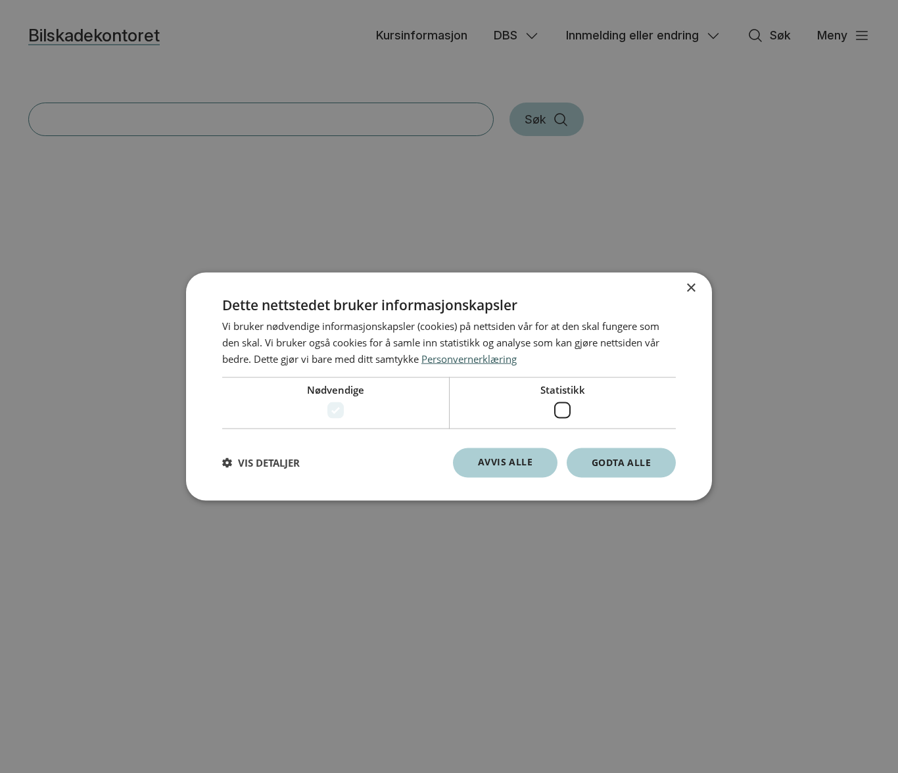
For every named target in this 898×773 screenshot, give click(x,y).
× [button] (691, 288)
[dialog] (449, 387)
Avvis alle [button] (505, 462)
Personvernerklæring (469, 358)
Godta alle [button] (621, 462)
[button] (261, 463)
